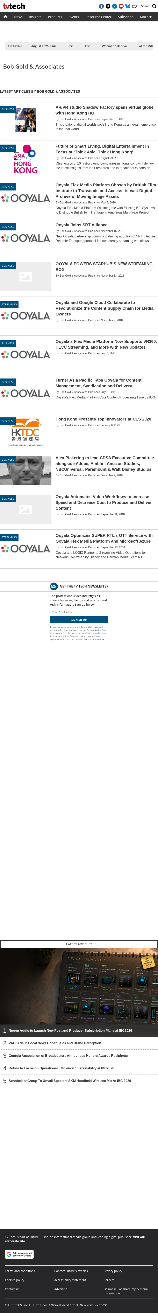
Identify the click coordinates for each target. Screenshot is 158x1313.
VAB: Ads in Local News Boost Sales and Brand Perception (55, 1043)
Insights (35, 17)
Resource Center (99, 17)
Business (8, 109)
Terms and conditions (20, 1271)
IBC (71, 46)
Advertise (60, 1289)
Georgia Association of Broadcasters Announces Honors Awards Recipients (68, 1055)
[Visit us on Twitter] (108, 6)
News (18, 17)
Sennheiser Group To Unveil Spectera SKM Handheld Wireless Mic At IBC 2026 (70, 1080)
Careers (109, 1280)
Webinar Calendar (114, 46)
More (144, 17)
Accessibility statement (70, 1280)
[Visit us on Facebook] (101, 6)
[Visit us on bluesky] (127, 6)
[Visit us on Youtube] (121, 6)
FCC (87, 46)
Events (74, 17)
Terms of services (90, 626)
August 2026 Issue (44, 46)
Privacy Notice (94, 629)
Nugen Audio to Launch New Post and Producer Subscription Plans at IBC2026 (70, 1030)
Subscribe (126, 17)
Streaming (9, 304)
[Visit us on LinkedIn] (114, 6)
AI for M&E (146, 46)
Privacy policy (113, 1271)
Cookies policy (14, 1280)
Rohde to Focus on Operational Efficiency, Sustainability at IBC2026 (61, 1068)
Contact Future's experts (71, 1271)
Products (55, 17)
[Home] (5, 16)
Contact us (12, 1289)
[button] (148, 6)
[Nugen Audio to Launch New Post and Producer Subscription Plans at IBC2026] (79, 992)
